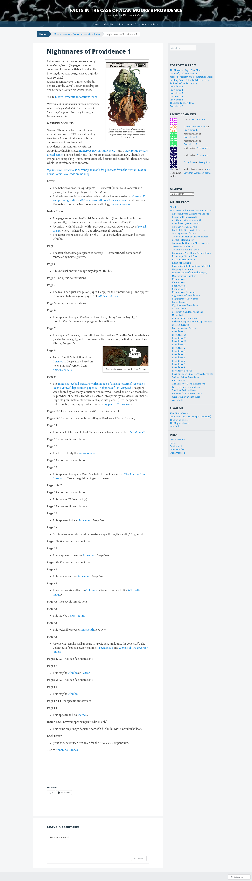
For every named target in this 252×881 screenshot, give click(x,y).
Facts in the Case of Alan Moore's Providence (126, 10)
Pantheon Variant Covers (184, 318)
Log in (173, 443)
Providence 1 (176, 90)
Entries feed (176, 446)
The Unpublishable (179, 423)
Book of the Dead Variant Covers (188, 230)
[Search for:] (183, 48)
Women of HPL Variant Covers (187, 393)
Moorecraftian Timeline (184, 276)
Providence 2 (176, 86)
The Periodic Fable (179, 420)
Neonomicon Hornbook (184, 292)
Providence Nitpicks (182, 370)
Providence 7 (178, 361)
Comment (139, 858)
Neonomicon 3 (179, 285)
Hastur (85, 673)
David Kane (189, 162)
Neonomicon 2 (179, 282)
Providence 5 (105, 648)
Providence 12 (191, 130)
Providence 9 (178, 367)
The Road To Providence (182, 103)
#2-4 (62, 370)
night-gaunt (77, 615)
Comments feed (177, 449)
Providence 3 (176, 99)
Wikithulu (175, 426)
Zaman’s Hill (178, 400)
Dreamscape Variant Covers (185, 256)
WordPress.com (177, 453)
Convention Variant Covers (185, 249)
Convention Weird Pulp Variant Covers (191, 253)
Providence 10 (179, 335)
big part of (117, 404)
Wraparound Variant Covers (186, 397)
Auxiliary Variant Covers (184, 227)
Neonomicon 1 (177, 96)
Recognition (205, 162)
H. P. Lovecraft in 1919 (183, 259)
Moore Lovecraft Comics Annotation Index (138, 24)
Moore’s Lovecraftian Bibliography (189, 272)
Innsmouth (59, 361)
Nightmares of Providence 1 (186, 295)
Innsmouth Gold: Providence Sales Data (191, 266)
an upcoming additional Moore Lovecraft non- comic (90, 200)
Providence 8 (176, 106)
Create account (177, 439)
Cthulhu (73, 673)
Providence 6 (178, 357)
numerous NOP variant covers (97, 150)
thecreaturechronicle (194, 126)
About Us (108, 24)
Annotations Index (67, 750)
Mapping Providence (182, 269)
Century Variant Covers (184, 233)
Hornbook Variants (181, 263)
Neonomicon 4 (179, 289)
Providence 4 (178, 351)
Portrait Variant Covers (184, 328)
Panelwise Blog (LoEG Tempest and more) (190, 416)
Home (97, 24)
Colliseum (91, 590)
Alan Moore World (179, 413)
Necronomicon (87, 453)
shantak (82, 715)
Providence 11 (179, 338)
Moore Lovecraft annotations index (76, 97)
